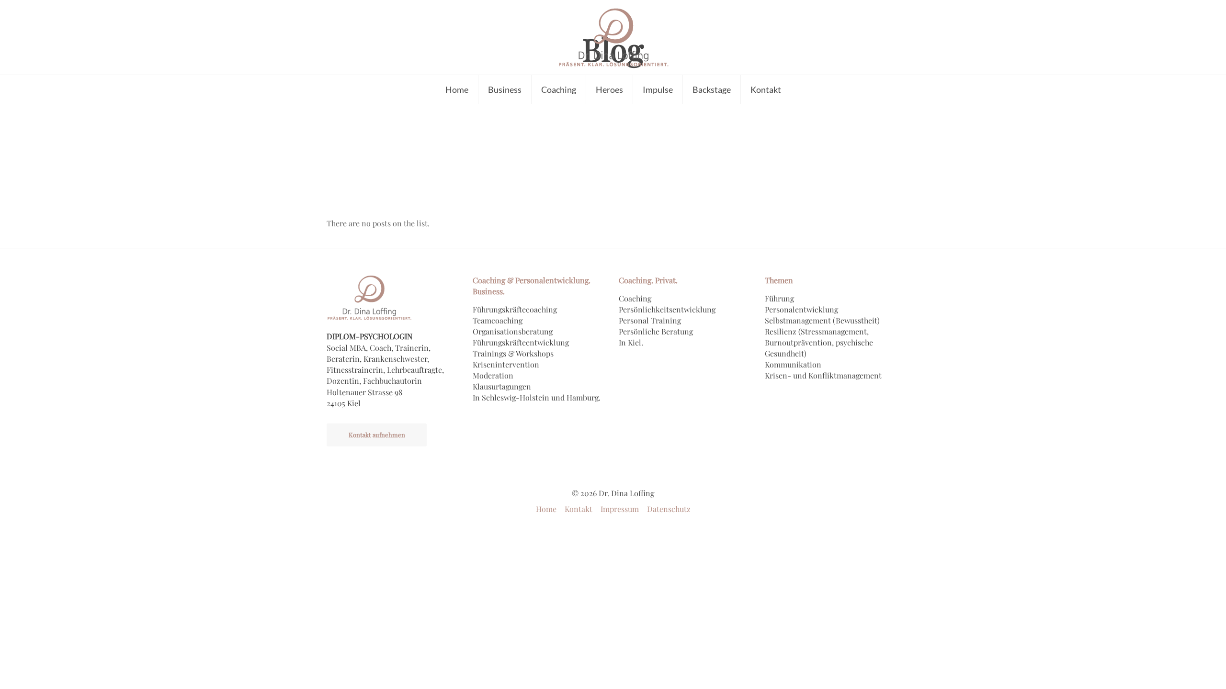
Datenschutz (669, 509)
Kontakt (578, 509)
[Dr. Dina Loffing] (613, 37)
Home (546, 509)
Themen (779, 280)
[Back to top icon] (1180, 669)
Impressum (620, 509)
